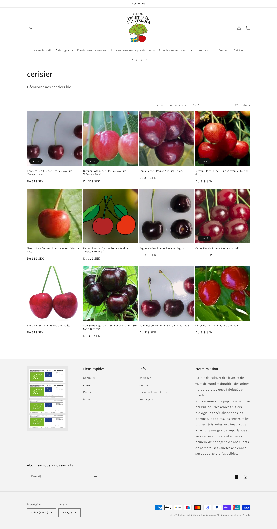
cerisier (88, 385)
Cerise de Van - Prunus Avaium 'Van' (217, 325)
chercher (145, 378)
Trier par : (160, 105)
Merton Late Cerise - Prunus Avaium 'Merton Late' (53, 250)
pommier (89, 378)
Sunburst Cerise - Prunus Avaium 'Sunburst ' (165, 325)
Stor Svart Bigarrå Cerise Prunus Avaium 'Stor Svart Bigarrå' (110, 327)
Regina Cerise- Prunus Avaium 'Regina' (162, 248)
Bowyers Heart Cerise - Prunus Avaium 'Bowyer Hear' (49, 172)
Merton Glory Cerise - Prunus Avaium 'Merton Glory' (222, 172)
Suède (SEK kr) (39, 512)
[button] (31, 27)
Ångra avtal (146, 399)
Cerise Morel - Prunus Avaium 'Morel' (217, 248)
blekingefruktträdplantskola (192, 515)
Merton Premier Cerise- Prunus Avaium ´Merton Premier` (106, 250)
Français (67, 512)
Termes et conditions (153, 392)
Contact (144, 385)
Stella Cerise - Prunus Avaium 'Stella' (49, 325)
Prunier (88, 392)
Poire (86, 399)
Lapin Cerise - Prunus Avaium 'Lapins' (161, 171)
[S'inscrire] (95, 476)
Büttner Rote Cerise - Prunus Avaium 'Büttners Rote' (104, 172)
